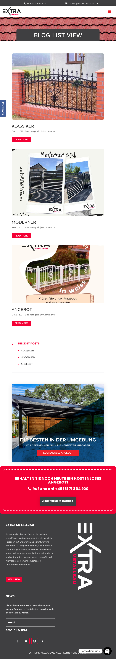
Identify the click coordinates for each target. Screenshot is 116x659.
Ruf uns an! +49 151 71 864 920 (60, 488)
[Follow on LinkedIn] (43, 641)
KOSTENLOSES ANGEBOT (58, 452)
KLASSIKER (23, 126)
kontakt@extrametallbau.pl (83, 3)
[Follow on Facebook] (17, 641)
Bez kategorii (32, 131)
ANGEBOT (22, 309)
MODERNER (24, 222)
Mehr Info (14, 579)
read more (21, 139)
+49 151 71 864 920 (36, 3)
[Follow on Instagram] (34, 641)
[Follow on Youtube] (26, 641)
